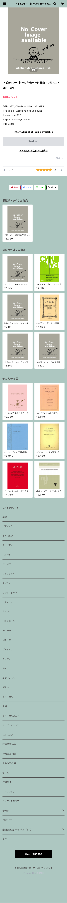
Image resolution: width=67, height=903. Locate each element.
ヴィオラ (6, 659)
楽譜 (4, 516)
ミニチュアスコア (10, 725)
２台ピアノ (7, 545)
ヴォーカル (7, 697)
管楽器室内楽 (9, 753)
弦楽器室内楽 (9, 744)
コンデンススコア (10, 801)
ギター (5, 687)
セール (5, 772)
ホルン (5, 611)
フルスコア (7, 734)
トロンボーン (8, 621)
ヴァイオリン (8, 649)
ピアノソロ (7, 526)
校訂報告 (7, 782)
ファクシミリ (8, 791)
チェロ (5, 668)
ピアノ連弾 (7, 535)
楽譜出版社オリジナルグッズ (16, 829)
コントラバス (8, 678)
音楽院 (5, 810)
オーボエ (6, 564)
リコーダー (7, 640)
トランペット (8, 602)
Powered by (30, 873)
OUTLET (7, 820)
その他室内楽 (9, 763)
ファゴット (7, 583)
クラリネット (8, 573)
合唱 (4, 706)
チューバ (6, 630)
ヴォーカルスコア (10, 715)
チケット (6, 839)
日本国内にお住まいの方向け (33, 150)
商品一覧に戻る (33, 854)
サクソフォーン (9, 592)
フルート (6, 554)
